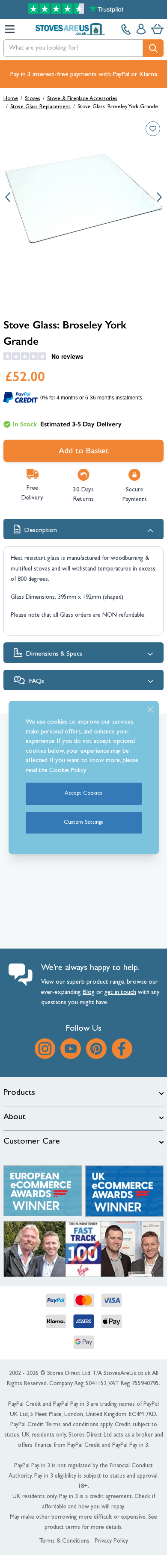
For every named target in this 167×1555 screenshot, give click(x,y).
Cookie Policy (67, 771)
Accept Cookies (83, 793)
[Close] (150, 709)
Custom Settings (83, 822)
